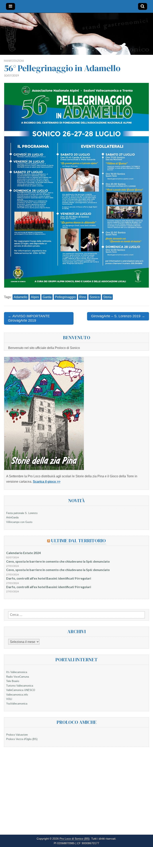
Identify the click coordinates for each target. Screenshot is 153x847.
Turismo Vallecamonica (19, 685)
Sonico (95, 297)
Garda (47, 297)
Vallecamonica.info (17, 694)
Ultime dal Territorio (78, 540)
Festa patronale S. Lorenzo (21, 513)
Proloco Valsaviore (17, 734)
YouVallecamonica (16, 703)
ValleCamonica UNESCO (20, 690)
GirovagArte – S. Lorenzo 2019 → (118, 316)
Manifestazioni (14, 60)
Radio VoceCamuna (17, 676)
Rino (82, 297)
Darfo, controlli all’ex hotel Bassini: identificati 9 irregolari (48, 578)
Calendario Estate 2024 (23, 553)
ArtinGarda (12, 517)
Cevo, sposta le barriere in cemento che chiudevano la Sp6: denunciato (58, 561)
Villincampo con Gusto (19, 522)
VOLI (9, 699)
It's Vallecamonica (16, 672)
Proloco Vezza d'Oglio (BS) (21, 739)
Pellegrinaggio (65, 297)
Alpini (35, 297)
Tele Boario (12, 681)
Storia (107, 297)
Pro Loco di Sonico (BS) (75, 838)
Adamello (20, 297)
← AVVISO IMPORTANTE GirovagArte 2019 (29, 318)
